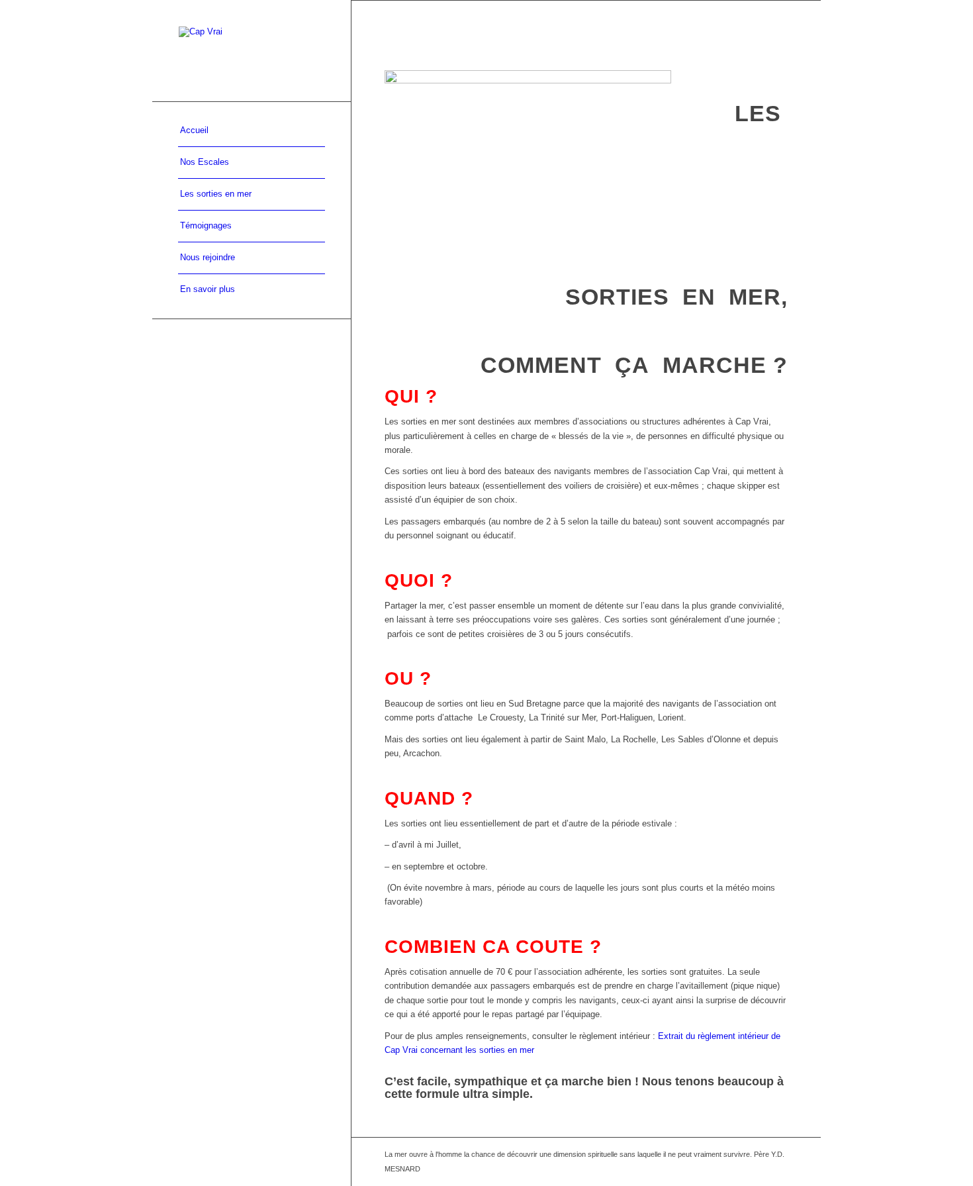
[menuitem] (251, 131)
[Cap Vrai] (251, 50)
